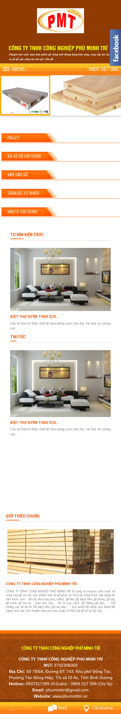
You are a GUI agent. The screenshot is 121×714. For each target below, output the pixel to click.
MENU (19, 69)
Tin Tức (18, 337)
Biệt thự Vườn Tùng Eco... (34, 316)
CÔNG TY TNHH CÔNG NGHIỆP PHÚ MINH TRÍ (41, 584)
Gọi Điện (26, 707)
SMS (62, 707)
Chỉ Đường (102, 707)
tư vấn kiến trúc (27, 234)
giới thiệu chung (23, 516)
